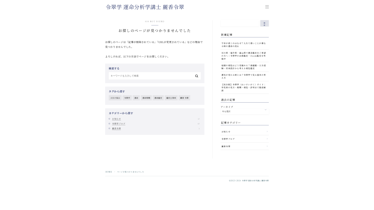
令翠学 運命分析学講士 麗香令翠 (145, 7)
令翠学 (127, 98)
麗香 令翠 (184, 98)
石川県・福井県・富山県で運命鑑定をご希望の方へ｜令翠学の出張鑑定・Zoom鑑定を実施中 (243, 55)
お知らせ (156, 118)
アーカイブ (227, 106)
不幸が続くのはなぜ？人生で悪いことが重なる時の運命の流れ (243, 45)
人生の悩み (115, 98)
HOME (108, 171)
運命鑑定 (158, 98)
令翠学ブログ (156, 123)
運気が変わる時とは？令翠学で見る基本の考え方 (243, 76)
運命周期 (146, 98)
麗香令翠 (156, 128)
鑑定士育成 (171, 98)
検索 (265, 24)
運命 (136, 98)
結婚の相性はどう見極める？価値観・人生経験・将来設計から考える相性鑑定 (243, 67)
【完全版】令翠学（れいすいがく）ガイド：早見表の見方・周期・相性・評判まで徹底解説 (243, 87)
